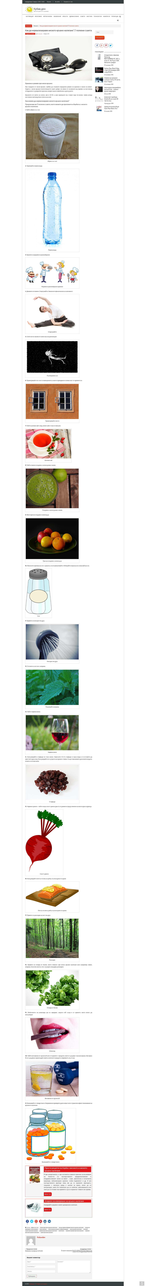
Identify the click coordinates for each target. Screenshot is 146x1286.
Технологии (98, 16)
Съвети (82, 16)
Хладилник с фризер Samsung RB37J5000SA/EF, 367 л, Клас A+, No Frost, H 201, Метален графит (112, 58)
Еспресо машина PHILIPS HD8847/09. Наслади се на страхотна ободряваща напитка (76, 1251)
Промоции (114, 16)
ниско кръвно (43, 1229)
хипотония (61, 1230)
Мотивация (29, 16)
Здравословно (74, 16)
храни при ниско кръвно (47, 1232)
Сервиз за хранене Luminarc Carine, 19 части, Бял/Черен (112, 79)
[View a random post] (118, 20)
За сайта (57, 1)
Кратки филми (47, 16)
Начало (49, 1)
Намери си (106, 16)
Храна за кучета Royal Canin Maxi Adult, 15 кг (111, 107)
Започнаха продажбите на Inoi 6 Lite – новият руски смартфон (112, 89)
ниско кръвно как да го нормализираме (58, 1229)
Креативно (38, 16)
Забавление (57, 16)
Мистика (89, 16)
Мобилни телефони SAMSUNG (34, 1251)
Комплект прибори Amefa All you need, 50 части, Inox (111, 99)
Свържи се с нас (68, 1)
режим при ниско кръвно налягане (48, 1230)
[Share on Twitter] (31, 1222)
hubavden (40, 33)
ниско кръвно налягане (76, 1229)
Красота (65, 16)
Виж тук (48, 1194)
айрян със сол (34, 1227)
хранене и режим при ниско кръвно (74, 1230)
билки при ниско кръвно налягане (48, 1227)
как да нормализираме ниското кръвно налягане (71, 1227)
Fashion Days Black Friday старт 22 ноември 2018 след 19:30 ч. (111, 70)
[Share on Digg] (49, 1222)
